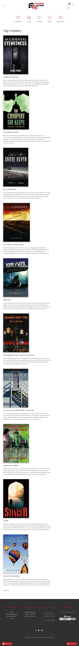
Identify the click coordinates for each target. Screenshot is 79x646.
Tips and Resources (30, 612)
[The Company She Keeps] (16, 110)
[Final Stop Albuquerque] (15, 553)
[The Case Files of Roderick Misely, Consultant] (15, 388)
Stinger (5, 521)
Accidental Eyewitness (11, 77)
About (11, 612)
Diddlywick (7, 300)
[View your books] (68, 8)
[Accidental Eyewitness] (15, 54)
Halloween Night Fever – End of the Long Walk (18, 355)
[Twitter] (39, 630)
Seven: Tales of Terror (10, 466)
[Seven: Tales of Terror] (16, 443)
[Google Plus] (42, 630)
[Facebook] (35, 630)
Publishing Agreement (11, 614)
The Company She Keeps (11, 132)
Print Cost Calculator (30, 616)
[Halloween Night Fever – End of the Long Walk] (16, 332)
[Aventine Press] (36, 5)
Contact (11, 618)
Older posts (6, 590)
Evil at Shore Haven (9, 189)
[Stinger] (16, 498)
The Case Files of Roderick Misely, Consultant (18, 410)
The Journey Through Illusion (13, 245)
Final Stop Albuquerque (11, 576)
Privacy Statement (11, 616)
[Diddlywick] (15, 277)
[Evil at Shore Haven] (15, 167)
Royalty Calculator (30, 614)
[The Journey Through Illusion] (16, 222)
